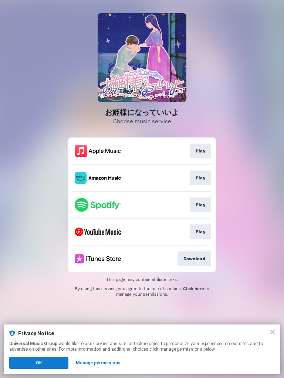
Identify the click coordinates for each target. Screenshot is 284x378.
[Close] (272, 332)
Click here (193, 288)
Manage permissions (98, 362)
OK (39, 362)
